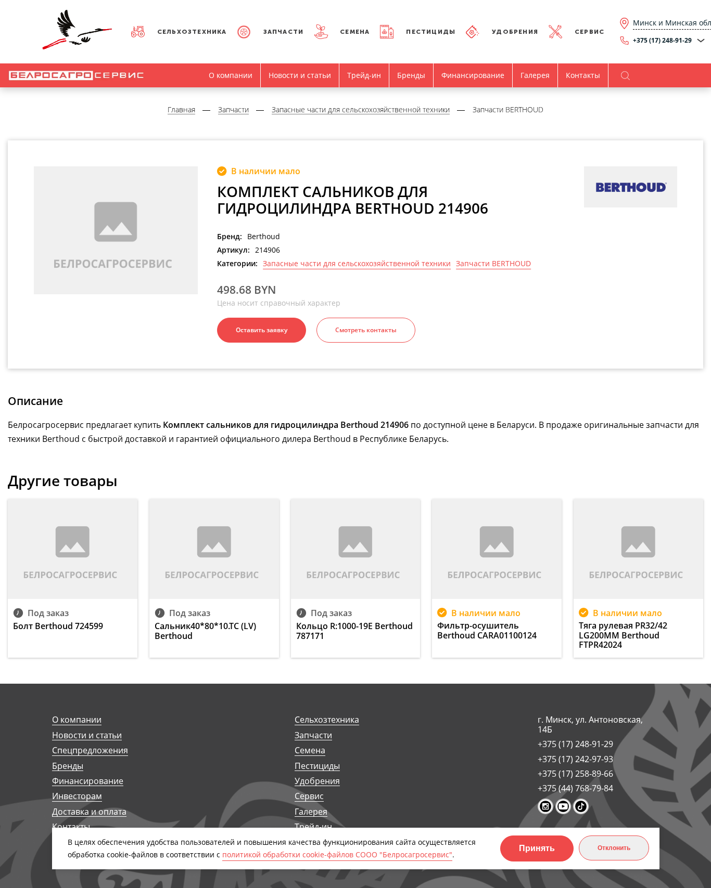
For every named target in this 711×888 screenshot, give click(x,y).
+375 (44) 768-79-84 (575, 788)
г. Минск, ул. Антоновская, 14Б (590, 724)
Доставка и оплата (89, 812)
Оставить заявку (261, 329)
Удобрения (515, 31)
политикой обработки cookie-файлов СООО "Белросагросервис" (337, 854)
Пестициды (430, 31)
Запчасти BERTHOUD (493, 263)
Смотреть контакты (366, 329)
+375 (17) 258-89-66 (575, 773)
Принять (537, 848)
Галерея (535, 75)
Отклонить (614, 848)
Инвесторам (77, 796)
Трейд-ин (364, 75)
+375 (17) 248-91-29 (575, 744)
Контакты (583, 75)
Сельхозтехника (192, 31)
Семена (355, 31)
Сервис (589, 31)
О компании (230, 75)
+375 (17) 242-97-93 (575, 759)
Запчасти (283, 31)
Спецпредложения (90, 750)
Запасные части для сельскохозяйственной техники (357, 263)
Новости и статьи (300, 75)
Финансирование (472, 75)
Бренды (411, 75)
